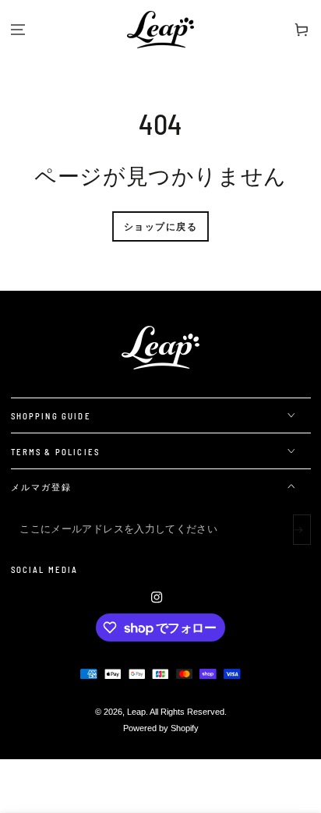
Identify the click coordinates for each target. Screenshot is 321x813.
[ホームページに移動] (160, 29)
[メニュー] (18, 29)
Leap (136, 711)
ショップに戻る (160, 226)
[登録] (302, 530)
